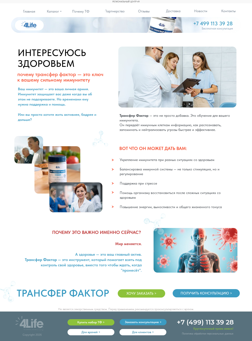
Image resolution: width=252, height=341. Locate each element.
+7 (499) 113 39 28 (205, 322)
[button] (206, 293)
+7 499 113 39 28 (213, 23)
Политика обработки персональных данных (207, 333)
